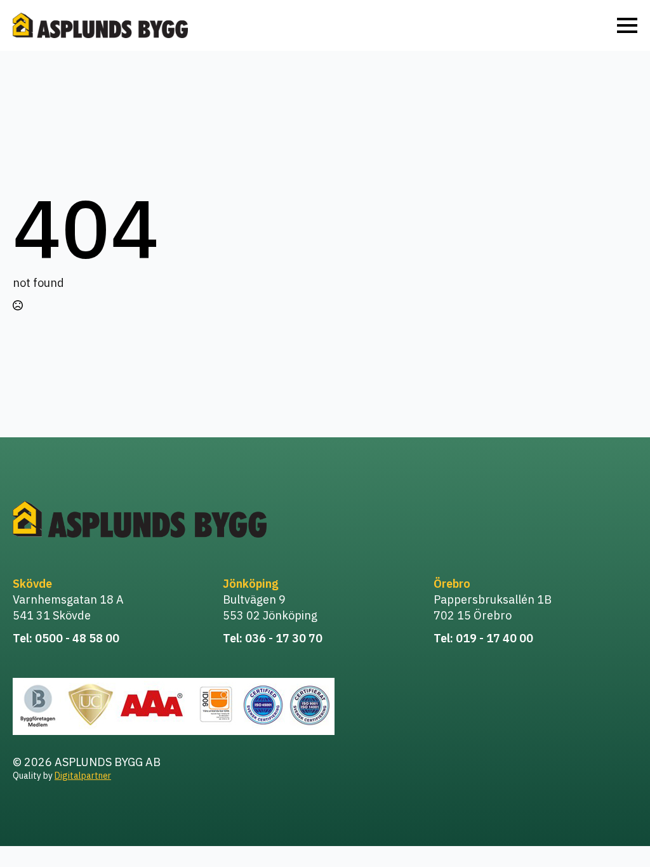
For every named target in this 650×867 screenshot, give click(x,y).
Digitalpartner (83, 775)
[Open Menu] (627, 25)
